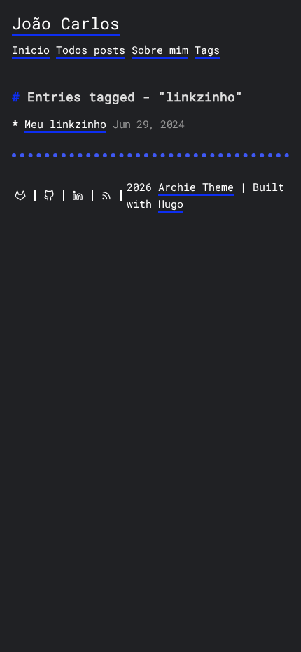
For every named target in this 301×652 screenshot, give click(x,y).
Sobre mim (160, 50)
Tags (207, 50)
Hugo (170, 204)
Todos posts (90, 50)
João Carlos (66, 23)
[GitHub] (49, 195)
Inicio (31, 50)
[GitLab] (20, 195)
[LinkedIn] (77, 195)
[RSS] (106, 195)
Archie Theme (196, 187)
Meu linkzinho (65, 124)
